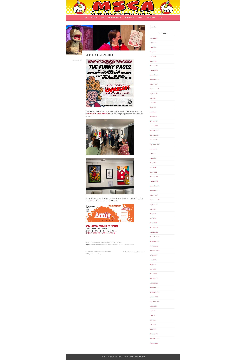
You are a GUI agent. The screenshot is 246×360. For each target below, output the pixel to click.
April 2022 (153, 269)
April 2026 (153, 56)
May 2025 (153, 107)
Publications (129, 18)
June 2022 (153, 260)
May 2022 (153, 264)
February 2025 (154, 121)
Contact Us (151, 18)
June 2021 (153, 315)
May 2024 (153, 163)
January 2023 (154, 232)
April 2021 (153, 325)
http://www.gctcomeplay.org (100, 233)
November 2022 (154, 241)
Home (85, 18)
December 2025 (154, 75)
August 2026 (153, 38)
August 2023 (153, 204)
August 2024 (153, 149)
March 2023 (153, 223)
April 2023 (153, 218)
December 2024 (154, 130)
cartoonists (98, 244)
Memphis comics (106, 244)
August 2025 (153, 93)
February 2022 (154, 278)
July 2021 (152, 311)
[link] (98, 114)
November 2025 (154, 79)
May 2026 (153, 52)
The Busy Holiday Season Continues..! (133, 252)
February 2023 (154, 227)
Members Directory (114, 18)
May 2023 (153, 214)
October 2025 (154, 84)
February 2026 (154, 66)
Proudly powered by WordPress (111, 356)
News (102, 18)
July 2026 (152, 43)
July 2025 (152, 98)
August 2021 (153, 306)
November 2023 (154, 190)
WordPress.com (139, 356)
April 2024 (153, 167)
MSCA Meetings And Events (114, 242)
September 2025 (154, 89)
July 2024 (152, 153)
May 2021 (153, 320)
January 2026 (154, 70)
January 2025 (154, 126)
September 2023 (154, 200)
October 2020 (154, 343)
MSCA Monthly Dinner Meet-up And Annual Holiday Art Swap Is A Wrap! (98, 253)
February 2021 (154, 334)
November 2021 (154, 292)
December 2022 (154, 237)
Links (160, 18)
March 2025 (153, 116)
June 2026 (153, 47)
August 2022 (153, 255)
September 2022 (154, 250)
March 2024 (153, 172)
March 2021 (153, 329)
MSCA (132, 244)
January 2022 (154, 283)
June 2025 (153, 103)
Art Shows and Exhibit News (98, 242)
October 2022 (154, 246)
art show (92, 244)
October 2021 (154, 297)
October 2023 (154, 195)
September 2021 (154, 301)
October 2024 (154, 140)
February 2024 (154, 177)
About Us (94, 18)
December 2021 (154, 288)
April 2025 (153, 112)
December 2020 (154, 338)
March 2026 (153, 61)
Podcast (140, 18)
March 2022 (153, 274)
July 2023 (152, 209)
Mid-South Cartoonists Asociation (121, 244)
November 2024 (154, 135)
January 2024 (154, 181)
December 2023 (154, 186)
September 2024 (154, 144)
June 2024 (153, 158)
